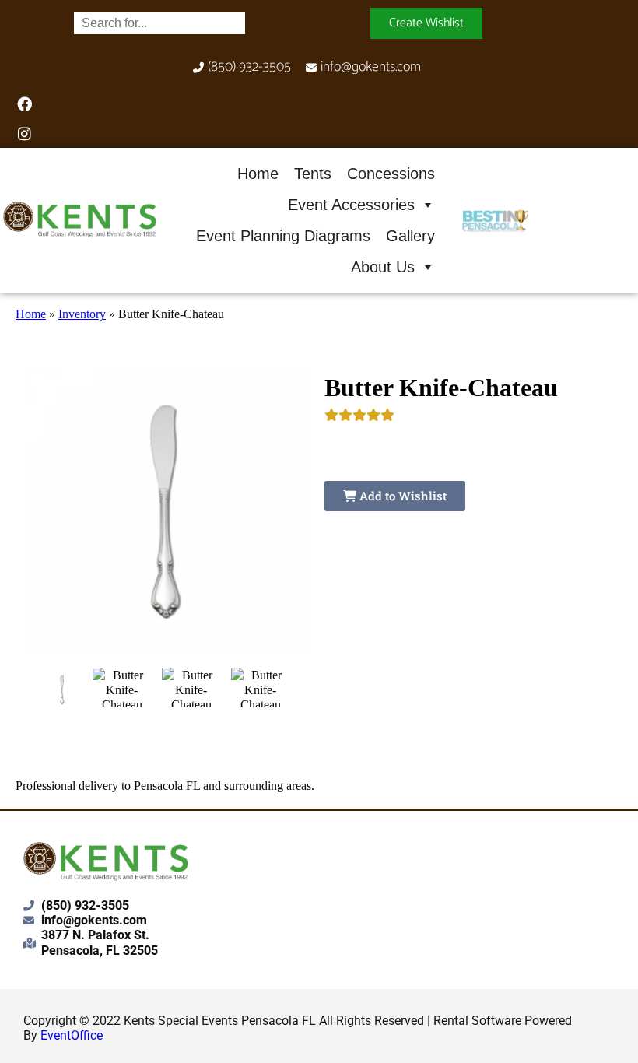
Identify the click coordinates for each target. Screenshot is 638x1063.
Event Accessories (351, 204)
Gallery (410, 235)
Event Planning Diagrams (283, 235)
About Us (383, 266)
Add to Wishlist (401, 495)
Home (258, 173)
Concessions (391, 173)
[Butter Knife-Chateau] (62, 689)
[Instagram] (24, 133)
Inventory (82, 314)
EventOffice (71, 1035)
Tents (312, 173)
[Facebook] (24, 103)
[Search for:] (159, 23)
